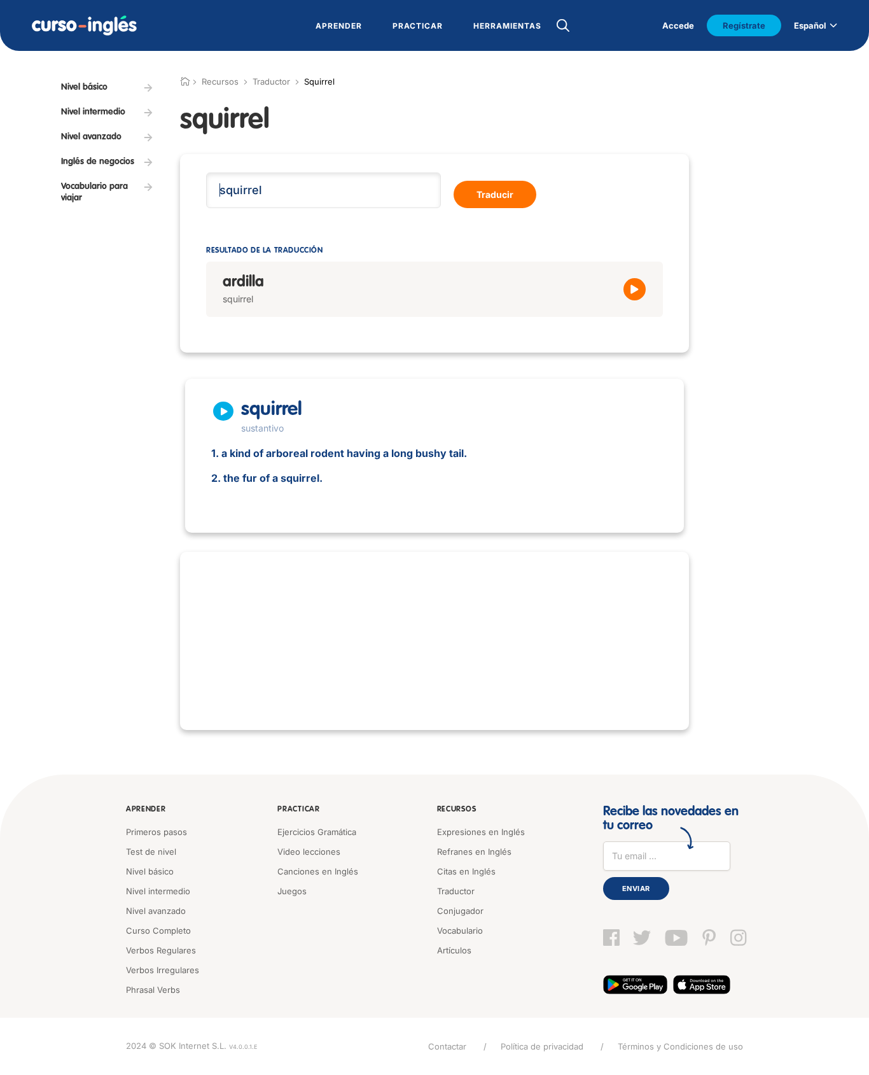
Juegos (292, 891)
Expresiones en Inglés (481, 832)
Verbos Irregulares (162, 970)
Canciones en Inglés (317, 871)
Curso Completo (158, 930)
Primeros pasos (156, 832)
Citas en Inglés (466, 871)
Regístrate (744, 25)
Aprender (146, 809)
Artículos (454, 950)
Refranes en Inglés (474, 852)
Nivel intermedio (158, 891)
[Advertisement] (434, 641)
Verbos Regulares (161, 950)
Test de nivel (151, 852)
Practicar (298, 809)
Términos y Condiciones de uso (680, 1046)
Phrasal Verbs (153, 990)
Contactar (447, 1046)
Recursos (456, 809)
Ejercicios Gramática (316, 832)
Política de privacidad (542, 1046)
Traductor (271, 81)
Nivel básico (150, 871)
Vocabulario (460, 930)
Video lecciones (308, 852)
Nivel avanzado (156, 911)
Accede (678, 25)
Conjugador (460, 911)
